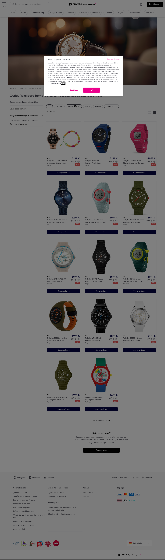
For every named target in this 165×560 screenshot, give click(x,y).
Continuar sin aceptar (114, 59)
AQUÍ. (63, 83)
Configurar (74, 90)
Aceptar (91, 90)
